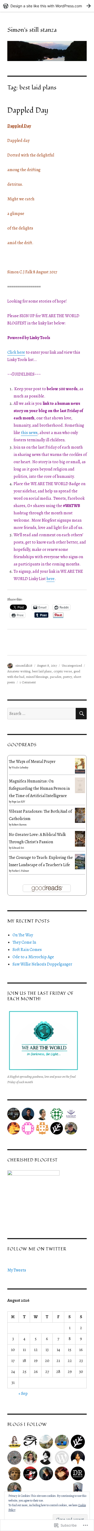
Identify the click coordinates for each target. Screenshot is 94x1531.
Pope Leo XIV (18, 801)
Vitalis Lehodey (20, 767)
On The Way (23, 935)
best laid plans (42, 671)
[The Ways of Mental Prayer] (80, 765)
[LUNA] (78, 1489)
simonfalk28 (23, 665)
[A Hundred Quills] (46, 1458)
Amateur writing (18, 671)
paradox (55, 676)
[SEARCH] (81, 713)
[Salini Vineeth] (30, 1458)
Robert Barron (19, 824)
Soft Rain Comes (27, 950)
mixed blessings (37, 676)
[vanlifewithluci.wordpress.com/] (62, 1442)
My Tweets (16, 1270)
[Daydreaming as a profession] (78, 1474)
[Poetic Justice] (30, 1442)
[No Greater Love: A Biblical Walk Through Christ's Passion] (80, 838)
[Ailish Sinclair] (46, 1474)
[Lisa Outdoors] (46, 1442)
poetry (67, 676)
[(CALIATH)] (14, 1474)
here (50, 579)
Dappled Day (27, 110)
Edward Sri (18, 847)
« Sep (23, 1393)
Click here (16, 352)
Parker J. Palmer (20, 870)
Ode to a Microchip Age (33, 957)
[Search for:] (41, 713)
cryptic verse (63, 671)
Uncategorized (72, 665)
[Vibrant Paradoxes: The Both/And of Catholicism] (80, 815)
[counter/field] (78, 1442)
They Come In (24, 942)
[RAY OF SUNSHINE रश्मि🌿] (62, 1474)
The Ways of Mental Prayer (32, 761)
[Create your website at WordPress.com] (47, 6)
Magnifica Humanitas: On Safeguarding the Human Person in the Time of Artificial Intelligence (39, 788)
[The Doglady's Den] (30, 1474)
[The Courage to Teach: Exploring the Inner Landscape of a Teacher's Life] (80, 861)
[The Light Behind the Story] (14, 1489)
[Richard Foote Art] (14, 1458)
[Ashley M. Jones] (78, 1458)
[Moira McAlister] (62, 1458)
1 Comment (28, 682)
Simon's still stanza (32, 30)
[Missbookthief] (14, 1442)
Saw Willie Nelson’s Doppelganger (42, 964)
